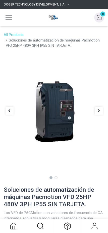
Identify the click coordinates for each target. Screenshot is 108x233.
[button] (40, 226)
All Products (14, 35)
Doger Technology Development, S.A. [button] (34, 4)
